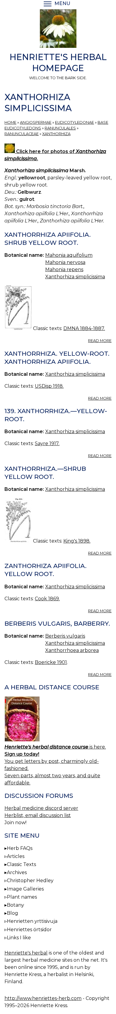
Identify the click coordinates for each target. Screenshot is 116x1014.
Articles (15, 856)
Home (10, 122)
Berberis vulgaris (65, 636)
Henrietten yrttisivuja (32, 921)
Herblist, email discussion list (37, 815)
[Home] (58, 29)
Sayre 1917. (47, 443)
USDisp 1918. (49, 386)
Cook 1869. (47, 598)
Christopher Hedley (30, 880)
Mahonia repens (64, 269)
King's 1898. (76, 541)
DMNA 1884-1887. (84, 328)
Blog (12, 913)
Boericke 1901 (51, 662)
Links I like (19, 937)
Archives (17, 872)
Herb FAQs (19, 848)
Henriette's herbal (26, 953)
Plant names (22, 897)
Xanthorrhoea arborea (72, 650)
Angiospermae (35, 122)
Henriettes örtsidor (29, 929)
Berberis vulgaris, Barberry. (57, 623)
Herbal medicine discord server (41, 808)
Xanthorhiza (56, 134)
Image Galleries (25, 889)
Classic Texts (21, 864)
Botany (15, 905)
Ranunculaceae (21, 134)
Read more (100, 340)
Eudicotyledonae (74, 122)
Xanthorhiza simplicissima (75, 277)
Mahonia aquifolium (69, 255)
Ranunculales (60, 128)
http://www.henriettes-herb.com (42, 998)
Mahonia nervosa (65, 262)
